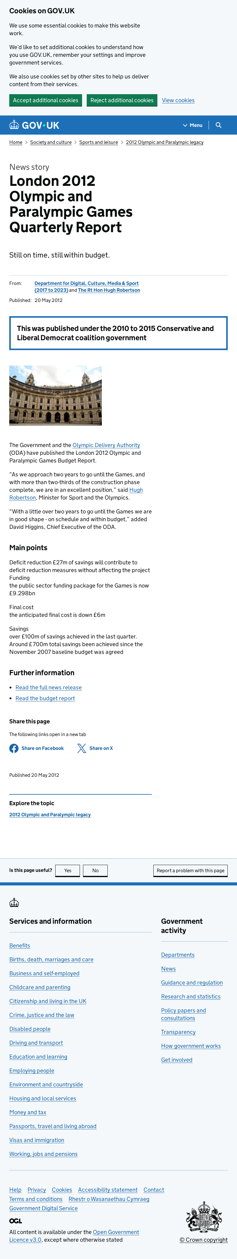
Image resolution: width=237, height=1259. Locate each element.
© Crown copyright (204, 1239)
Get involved (177, 1059)
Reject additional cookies (122, 100)
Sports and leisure (98, 142)
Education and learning (38, 1056)
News (168, 968)
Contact (153, 1189)
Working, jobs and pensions (43, 1153)
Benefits (19, 945)
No (100, 870)
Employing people (31, 1070)
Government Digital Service (43, 1208)
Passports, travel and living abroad (53, 1126)
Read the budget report (45, 698)
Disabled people (30, 1028)
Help (15, 1189)
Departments (178, 954)
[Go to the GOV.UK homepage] (34, 125)
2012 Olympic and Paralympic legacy (164, 142)
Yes (72, 870)
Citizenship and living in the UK (47, 1001)
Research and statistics (191, 996)
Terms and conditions (36, 1199)
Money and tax (27, 1112)
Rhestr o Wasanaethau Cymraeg (109, 1199)
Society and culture (51, 142)
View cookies (178, 100)
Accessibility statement (108, 1189)
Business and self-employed (44, 973)
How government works (191, 1045)
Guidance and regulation (192, 982)
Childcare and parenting (39, 987)
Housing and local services (42, 1098)
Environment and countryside (46, 1084)
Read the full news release (48, 687)
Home (15, 142)
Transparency (178, 1031)
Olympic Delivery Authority (106, 445)
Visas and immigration (36, 1140)
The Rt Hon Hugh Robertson (109, 290)
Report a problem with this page (190, 870)
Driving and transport (36, 1042)
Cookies (62, 1189)
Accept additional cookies (45, 100)
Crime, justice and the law (41, 1014)
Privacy (36, 1189)
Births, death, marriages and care (51, 959)
